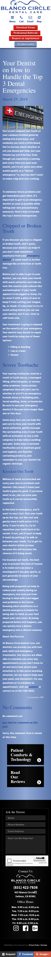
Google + (44, 954)
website (33, 686)
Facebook (27, 954)
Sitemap (44, 945)
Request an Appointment (25, 38)
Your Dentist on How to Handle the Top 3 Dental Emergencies (22, 76)
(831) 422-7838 (25, 887)
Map (39, 21)
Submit (39, 858)
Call (21, 21)
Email (30, 21)
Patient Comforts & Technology (21, 754)
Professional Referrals (26, 33)
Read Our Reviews (18, 776)
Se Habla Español (25, 44)
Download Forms (25, 27)
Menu (12, 21)
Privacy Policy (34, 945)
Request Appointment (8, 954)
